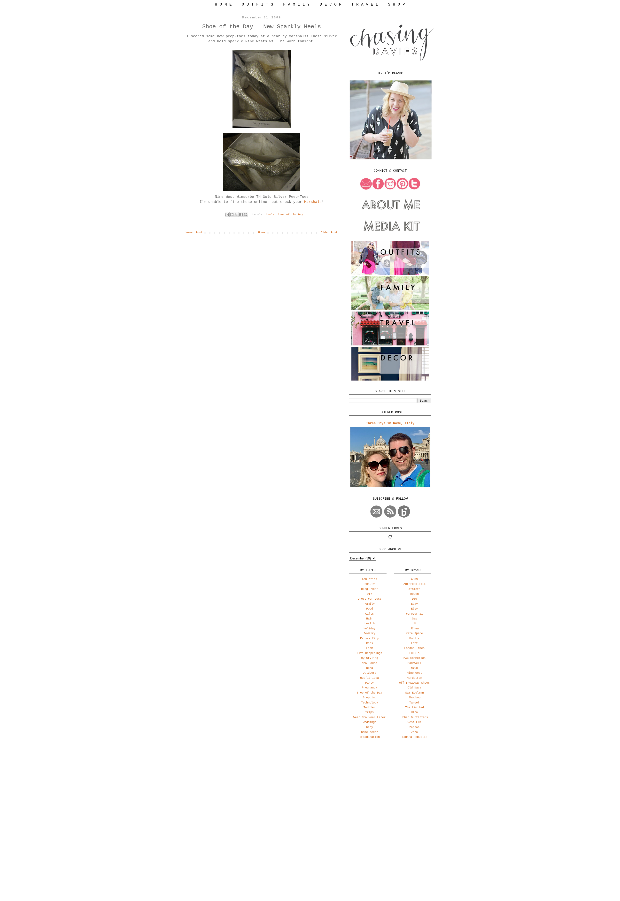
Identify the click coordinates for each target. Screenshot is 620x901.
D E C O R (330, 4)
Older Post (329, 232)
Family (369, 604)
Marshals (313, 202)
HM (414, 623)
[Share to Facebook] (241, 214)
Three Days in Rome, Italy (390, 423)
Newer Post (194, 232)
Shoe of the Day (290, 214)
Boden (414, 594)
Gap (414, 618)
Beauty (369, 584)
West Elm (414, 722)
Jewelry (369, 633)
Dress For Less (369, 599)
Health (369, 623)
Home (261, 232)
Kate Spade (414, 633)
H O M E (223, 4)
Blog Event (369, 589)
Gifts (369, 614)
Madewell (414, 663)
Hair (369, 618)
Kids (369, 643)
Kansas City (369, 638)
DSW (414, 599)
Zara (414, 732)
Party (369, 683)
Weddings (369, 722)
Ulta (414, 712)
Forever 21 (414, 614)
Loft (414, 643)
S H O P (396, 4)
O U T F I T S (257, 4)
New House (369, 663)
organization (369, 737)
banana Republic (414, 737)
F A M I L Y (296, 4)
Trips (369, 712)
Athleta (414, 589)
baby (369, 727)
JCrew (414, 628)
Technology (369, 702)
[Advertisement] (390, 781)
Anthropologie (414, 584)
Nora (369, 668)
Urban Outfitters (414, 717)
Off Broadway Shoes (414, 683)
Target (414, 702)
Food (369, 609)
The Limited (414, 707)
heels (270, 214)
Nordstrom (414, 678)
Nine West (414, 673)
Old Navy (414, 687)
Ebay (414, 604)
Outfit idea (369, 678)
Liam (369, 648)
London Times (414, 648)
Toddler (369, 707)
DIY (369, 594)
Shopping (369, 697)
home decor (369, 732)
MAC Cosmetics (414, 658)
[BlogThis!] (231, 214)
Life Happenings (369, 653)
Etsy (414, 609)
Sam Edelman (414, 693)
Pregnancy (369, 687)
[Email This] (227, 214)
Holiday (369, 628)
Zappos (414, 727)
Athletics (369, 579)
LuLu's (414, 653)
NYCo (414, 668)
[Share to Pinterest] (245, 214)
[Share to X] (236, 214)
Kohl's (414, 638)
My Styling (369, 658)
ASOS (414, 579)
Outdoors (369, 673)
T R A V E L (364, 4)
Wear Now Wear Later (369, 717)
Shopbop (414, 697)
